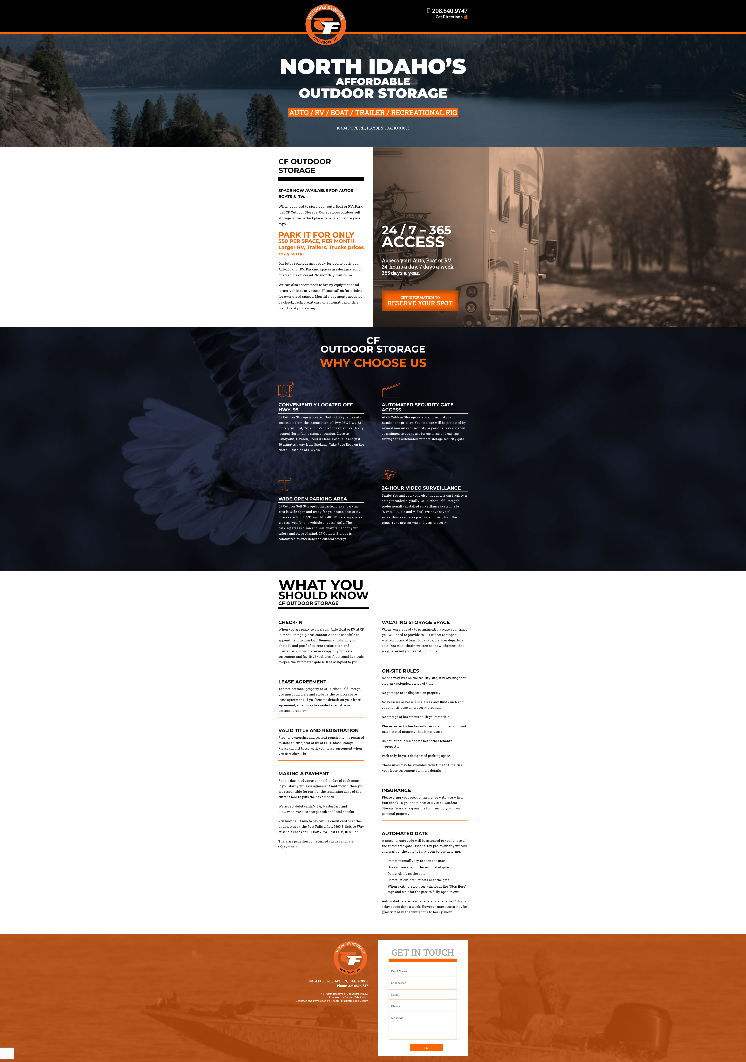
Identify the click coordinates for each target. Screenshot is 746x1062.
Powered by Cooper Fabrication (348, 997)
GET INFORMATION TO (420, 301)
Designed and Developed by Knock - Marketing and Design (332, 1001)
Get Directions (449, 16)
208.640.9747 (450, 10)
